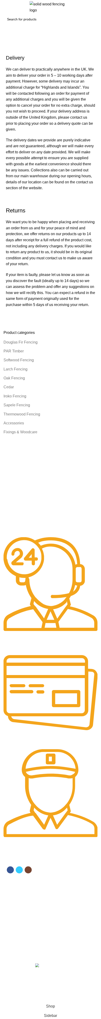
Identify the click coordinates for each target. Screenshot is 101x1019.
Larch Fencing (15, 369)
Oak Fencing (14, 378)
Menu (11, 883)
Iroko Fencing (15, 396)
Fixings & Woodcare (20, 432)
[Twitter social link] (19, 869)
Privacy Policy (16, 944)
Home (7, 49)
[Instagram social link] (28, 869)
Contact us (14, 907)
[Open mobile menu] (5, 7)
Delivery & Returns (20, 936)
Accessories (14, 423)
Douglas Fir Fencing (21, 342)
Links (11, 919)
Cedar (9, 387)
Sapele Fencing (17, 405)
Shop (10, 899)
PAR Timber (14, 351)
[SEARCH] (91, 19)
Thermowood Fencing (22, 414)
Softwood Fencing (19, 360)
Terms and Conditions (22, 927)
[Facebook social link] (10, 869)
